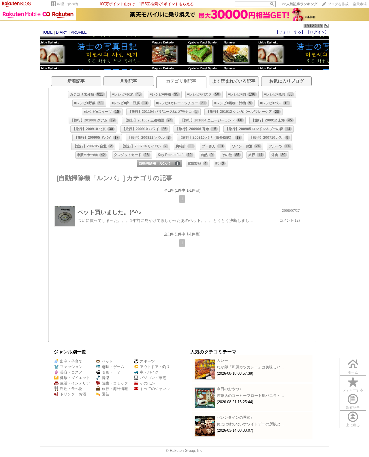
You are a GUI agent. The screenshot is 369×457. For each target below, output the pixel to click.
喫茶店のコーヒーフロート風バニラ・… (250, 395)
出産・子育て (71, 361)
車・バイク (149, 372)
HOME (47, 32)
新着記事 (353, 407)
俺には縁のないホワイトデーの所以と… (250, 424)
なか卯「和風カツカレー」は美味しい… (250, 367)
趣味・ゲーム (113, 367)
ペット (107, 361)
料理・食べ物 (67, 4)
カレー (222, 360)
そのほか (147, 383)
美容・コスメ (71, 372)
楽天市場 (360, 4)
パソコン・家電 (153, 378)
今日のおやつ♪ (229, 389)
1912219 (313, 26)
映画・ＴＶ (111, 372)
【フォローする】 (290, 32)
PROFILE (79, 32)
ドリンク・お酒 (73, 394)
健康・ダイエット (75, 378)
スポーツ (147, 361)
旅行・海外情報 (115, 388)
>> (299, 4)
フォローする (352, 390)
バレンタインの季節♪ (235, 417)
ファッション (71, 367)
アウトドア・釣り (155, 367)
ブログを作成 (338, 4)
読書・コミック (115, 383)
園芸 (105, 394)
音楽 (105, 378)
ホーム (353, 372)
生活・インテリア (75, 383)
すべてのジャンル (155, 388)
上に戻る (353, 425)
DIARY (61, 32)
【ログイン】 (317, 32)
